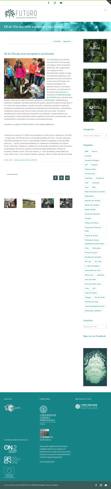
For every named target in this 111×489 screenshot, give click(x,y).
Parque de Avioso (91, 236)
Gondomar (100, 178)
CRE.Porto (24, 485)
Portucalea (96, 248)
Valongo (88, 297)
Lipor (87, 187)
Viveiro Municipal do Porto (95, 306)
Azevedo (88, 156)
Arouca (94, 151)
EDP (86, 165)
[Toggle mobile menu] (105, 10)
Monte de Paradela (92, 205)
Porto (87, 248)
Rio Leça (88, 262)
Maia (94, 187)
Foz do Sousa (90, 174)
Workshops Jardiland (93, 311)
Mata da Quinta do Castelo (95, 192)
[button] (6, 203)
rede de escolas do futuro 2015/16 (25, 160)
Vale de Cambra (91, 293)
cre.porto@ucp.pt (47, 462)
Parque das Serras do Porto (93, 229)
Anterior (57, 41)
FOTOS (24, 124)
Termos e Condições (52, 485)
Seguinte (67, 41)
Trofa (87, 288)
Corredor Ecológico (92, 160)
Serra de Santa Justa (93, 284)
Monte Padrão (90, 209)
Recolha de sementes (93, 257)
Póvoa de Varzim (91, 253)
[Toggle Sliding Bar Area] (108, 2)
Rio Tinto (98, 262)
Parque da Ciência (92, 223)
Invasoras (95, 183)
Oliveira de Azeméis (92, 214)
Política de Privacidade (38, 485)
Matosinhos (89, 196)
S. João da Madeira (92, 266)
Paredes (88, 218)
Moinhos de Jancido (92, 201)
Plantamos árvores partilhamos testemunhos (94, 242)
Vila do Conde (99, 297)
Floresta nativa (90, 169)
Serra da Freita (90, 279)
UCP (94, 288)
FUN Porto (88, 178)
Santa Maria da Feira (92, 270)
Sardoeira (100, 275)
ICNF (87, 183)
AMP (86, 151)
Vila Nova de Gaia (91, 302)
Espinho (94, 165)
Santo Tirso (89, 275)
